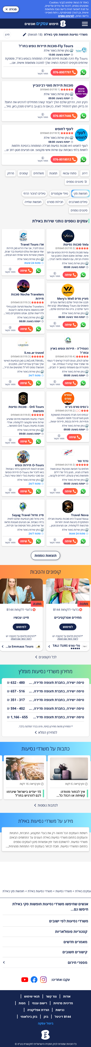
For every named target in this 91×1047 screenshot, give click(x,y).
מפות (22, 1003)
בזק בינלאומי (29, 1017)
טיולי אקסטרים (59, 193)
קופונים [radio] (23, 173)
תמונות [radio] (53, 173)
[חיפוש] (24, 34)
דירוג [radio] (84, 173)
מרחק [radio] (10, 173)
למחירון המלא (47, 732)
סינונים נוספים (74, 182)
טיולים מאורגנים (78, 202)
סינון (7, 34)
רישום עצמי (39, 1003)
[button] (71, 50)
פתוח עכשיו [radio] (69, 173)
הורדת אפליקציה (38, 1010)
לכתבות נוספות (48, 805)
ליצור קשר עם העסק (67, 638)
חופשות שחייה (33, 202)
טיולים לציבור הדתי (34, 193)
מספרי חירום (77, 962)
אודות (66, 996)
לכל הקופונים (48, 657)
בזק (46, 1017)
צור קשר (51, 996)
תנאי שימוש (32, 996)
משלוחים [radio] (38, 173)
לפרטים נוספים (66, 16)
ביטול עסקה (45, 1023)
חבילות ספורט (55, 202)
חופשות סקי (80, 193)
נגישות (59, 1010)
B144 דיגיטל (63, 1017)
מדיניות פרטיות (63, 1003)
